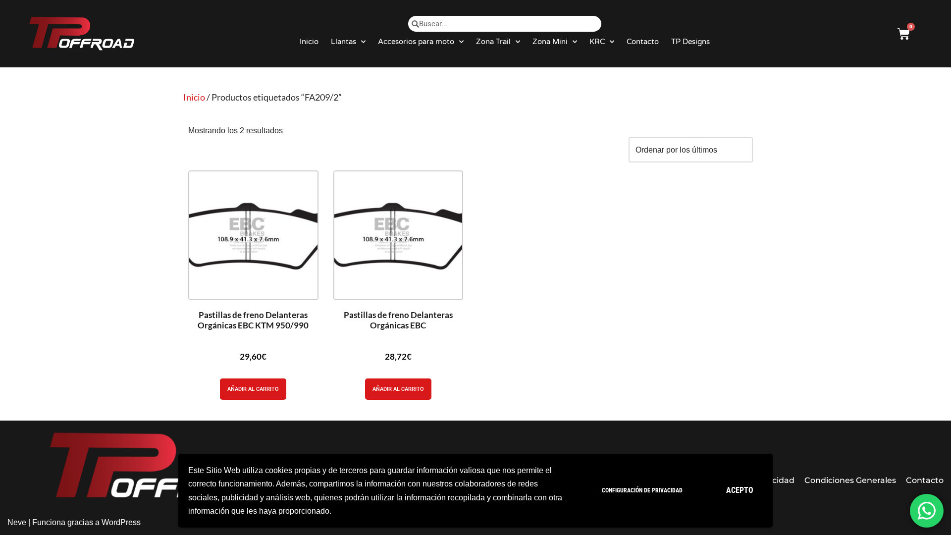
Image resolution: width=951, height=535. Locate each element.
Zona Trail (493, 41)
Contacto (643, 41)
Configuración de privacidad (642, 490)
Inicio (309, 41)
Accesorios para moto (416, 41)
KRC (597, 41)
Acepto (739, 490)
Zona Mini (550, 41)
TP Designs (690, 41)
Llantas (343, 41)
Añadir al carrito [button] (253, 389)
